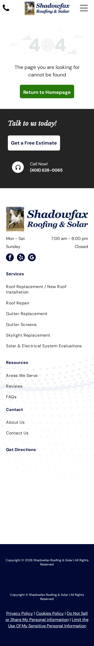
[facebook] (10, 258)
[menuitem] (47, 289)
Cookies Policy (50, 613)
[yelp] (21, 258)
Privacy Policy (19, 613)
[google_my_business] (32, 258)
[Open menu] (84, 8)
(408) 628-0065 (46, 170)
